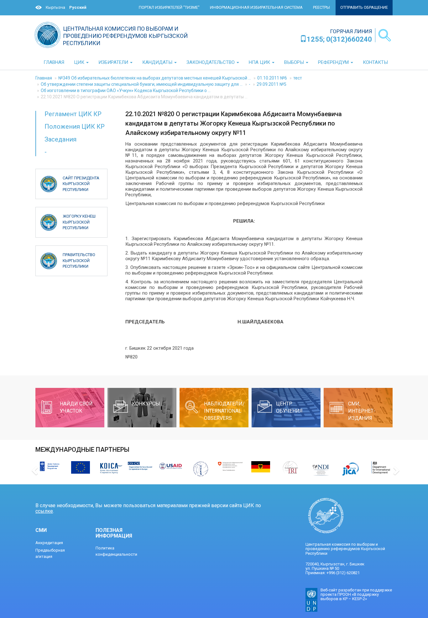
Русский (77, 7)
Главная (43, 77)
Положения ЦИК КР (74, 126)
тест (297, 77)
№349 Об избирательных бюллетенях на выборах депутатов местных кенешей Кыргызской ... (154, 77)
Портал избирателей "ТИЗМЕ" (169, 7)
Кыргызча (55, 7)
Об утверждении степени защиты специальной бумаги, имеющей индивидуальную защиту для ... (142, 84)
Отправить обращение (364, 7)
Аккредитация (49, 542)
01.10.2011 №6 (272, 77)
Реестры (321, 7)
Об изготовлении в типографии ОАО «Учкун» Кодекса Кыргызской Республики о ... (126, 90)
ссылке (44, 511)
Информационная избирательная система (256, 7)
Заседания (60, 139)
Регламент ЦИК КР (73, 114)
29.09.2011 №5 (271, 84)
